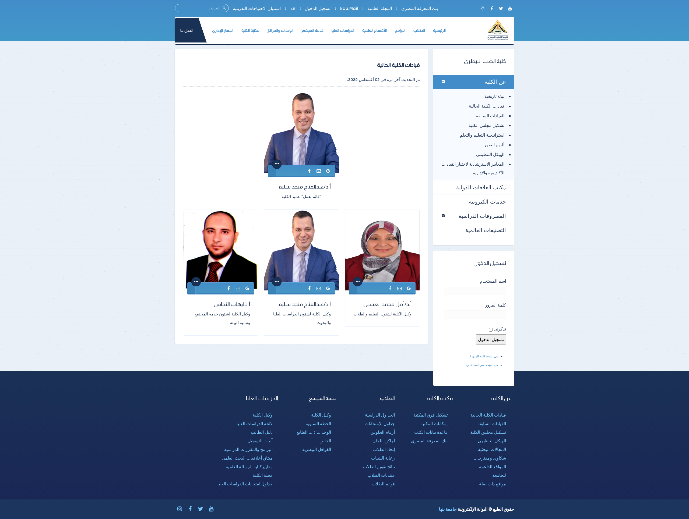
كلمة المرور (495, 305)
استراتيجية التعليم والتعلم (482, 135)
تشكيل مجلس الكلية (486, 125)
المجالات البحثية (492, 449)
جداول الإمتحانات (380, 423)
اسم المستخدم (493, 281)
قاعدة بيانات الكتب (431, 432)
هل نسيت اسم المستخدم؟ (482, 365)
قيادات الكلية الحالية (486, 106)
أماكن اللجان (383, 440)
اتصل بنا (186, 30)
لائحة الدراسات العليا (255, 423)
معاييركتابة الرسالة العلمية (249, 466)
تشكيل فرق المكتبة (430, 415)
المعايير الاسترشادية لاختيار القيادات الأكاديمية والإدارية (472, 168)
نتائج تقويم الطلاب (379, 466)
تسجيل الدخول (318, 8)
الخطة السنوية (318, 423)
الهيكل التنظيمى (490, 154)
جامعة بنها (448, 509)
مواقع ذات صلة (492, 483)
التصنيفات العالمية (485, 230)
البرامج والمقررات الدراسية (248, 449)
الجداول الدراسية (380, 415)
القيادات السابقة (490, 115)
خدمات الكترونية (487, 201)
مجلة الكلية (263, 475)
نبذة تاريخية (494, 96)
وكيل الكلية (321, 415)
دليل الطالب (262, 432)
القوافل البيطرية (316, 449)
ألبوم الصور (494, 144)
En (292, 8)
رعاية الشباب (383, 458)
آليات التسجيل (260, 440)
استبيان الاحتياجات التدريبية (257, 8)
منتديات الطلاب (381, 475)
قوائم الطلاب (383, 483)
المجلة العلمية (379, 8)
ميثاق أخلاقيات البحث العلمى (247, 458)
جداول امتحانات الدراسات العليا (245, 483)
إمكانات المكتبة (434, 423)
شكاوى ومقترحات (489, 458)
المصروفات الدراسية (482, 215)
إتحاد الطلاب (384, 449)
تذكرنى (500, 329)
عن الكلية (495, 81)
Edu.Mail (349, 8)
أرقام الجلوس (382, 432)
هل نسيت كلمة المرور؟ (484, 356)
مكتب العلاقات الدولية (481, 187)
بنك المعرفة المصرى (419, 8)
